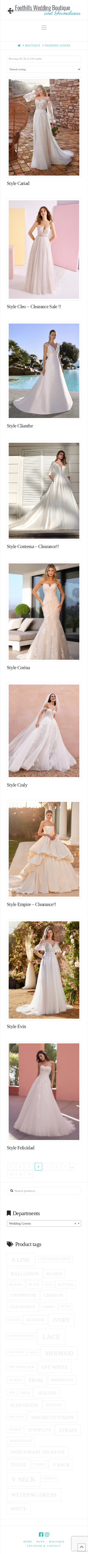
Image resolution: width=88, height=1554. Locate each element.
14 (20, 1174)
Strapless (39, 1429)
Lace (51, 1337)
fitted (65, 1306)
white (19, 1509)
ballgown (25, 1274)
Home (27, 1541)
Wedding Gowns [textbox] (42, 1223)
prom (36, 1380)
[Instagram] (47, 1534)
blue (48, 1284)
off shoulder (21, 1367)
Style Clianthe (20, 425)
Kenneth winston (21, 1335)
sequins (47, 1392)
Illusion (35, 1320)
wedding (49, 1478)
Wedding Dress (34, 1495)
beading (16, 1284)
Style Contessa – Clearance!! (33, 546)
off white (55, 1367)
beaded (54, 1274)
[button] (44, 28)
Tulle (18, 1464)
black (34, 1284)
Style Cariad (18, 183)
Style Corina (18, 667)
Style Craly (17, 784)
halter (14, 1319)
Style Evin (16, 1026)
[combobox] (44, 1223)
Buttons (65, 1285)
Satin (25, 1393)
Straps (68, 1430)
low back (16, 1352)
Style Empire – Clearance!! (31, 904)
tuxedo (39, 1464)
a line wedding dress (54, 1259)
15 (29, 1174)
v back (61, 1464)
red (12, 1392)
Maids (33, 1352)
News (40, 1541)
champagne (23, 1295)
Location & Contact (44, 1546)
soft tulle (16, 1417)
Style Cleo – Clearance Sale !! (34, 306)
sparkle (15, 1429)
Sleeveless (24, 1405)
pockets (15, 1380)
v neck (23, 1479)
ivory (61, 1320)
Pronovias (62, 1380)
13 (11, 1174)
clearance (22, 1306)
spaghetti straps (52, 1417)
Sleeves (54, 1405)
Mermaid (59, 1353)
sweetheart (21, 1441)
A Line (20, 1259)
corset (48, 1307)
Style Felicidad (20, 1147)
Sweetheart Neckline (37, 1452)
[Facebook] (41, 1534)
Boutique (57, 1541)
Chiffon (53, 1295)
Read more (46, 169)
